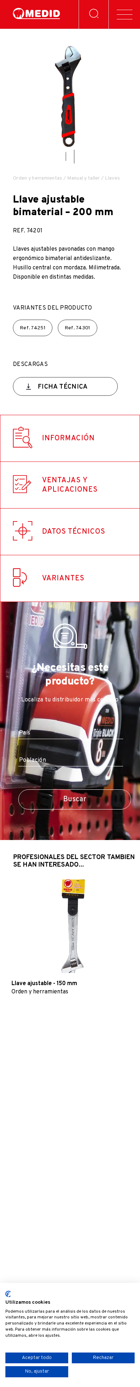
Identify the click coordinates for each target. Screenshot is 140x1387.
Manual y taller (83, 178)
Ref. (33, 328)
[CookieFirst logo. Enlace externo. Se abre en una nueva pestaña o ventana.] (8, 1294)
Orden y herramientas (37, 178)
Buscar (74, 799)
